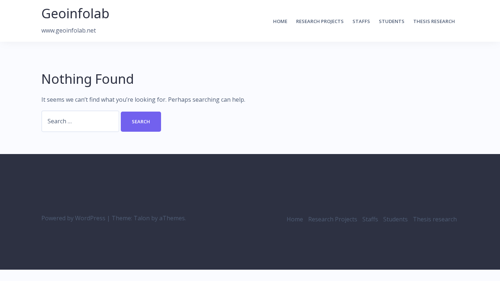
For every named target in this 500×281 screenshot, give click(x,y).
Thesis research (434, 21)
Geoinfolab (75, 13)
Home (280, 21)
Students (391, 21)
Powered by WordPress (73, 218)
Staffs (361, 21)
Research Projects (320, 21)
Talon (142, 218)
